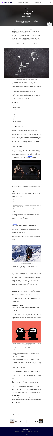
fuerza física (30, 156)
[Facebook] (13, 414)
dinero (36, 421)
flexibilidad (15, 224)
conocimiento (14, 406)
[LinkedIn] (16, 414)
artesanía (13, 408)
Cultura (26, 8)
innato (35, 43)
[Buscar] (50, 2)
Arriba (27, 434)
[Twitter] (15, 414)
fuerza (34, 193)
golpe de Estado (18, 421)
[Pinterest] (18, 414)
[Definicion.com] (7, 2)
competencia (14, 404)
